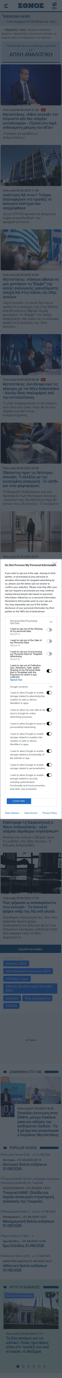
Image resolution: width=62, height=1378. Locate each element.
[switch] (49, 629)
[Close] (55, 565)
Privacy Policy (49, 813)
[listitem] (31, 622)
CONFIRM (19, 801)
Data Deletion (12, 813)
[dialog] (31, 689)
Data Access (30, 813)
